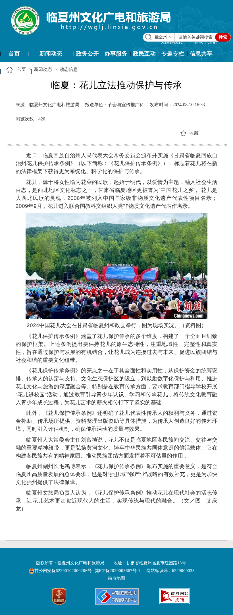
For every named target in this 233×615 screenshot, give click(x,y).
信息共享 (201, 53)
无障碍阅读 (172, 42)
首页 (14, 53)
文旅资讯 (15, 71)
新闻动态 (50, 53)
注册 (212, 42)
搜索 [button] (223, 37)
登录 (198, 42)
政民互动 (144, 53)
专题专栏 (172, 53)
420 (41, 118)
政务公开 (87, 53)
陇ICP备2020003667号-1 (117, 570)
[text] (195, 37)
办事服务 (116, 53)
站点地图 (116, 578)
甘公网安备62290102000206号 (63, 570)
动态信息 (69, 69)
